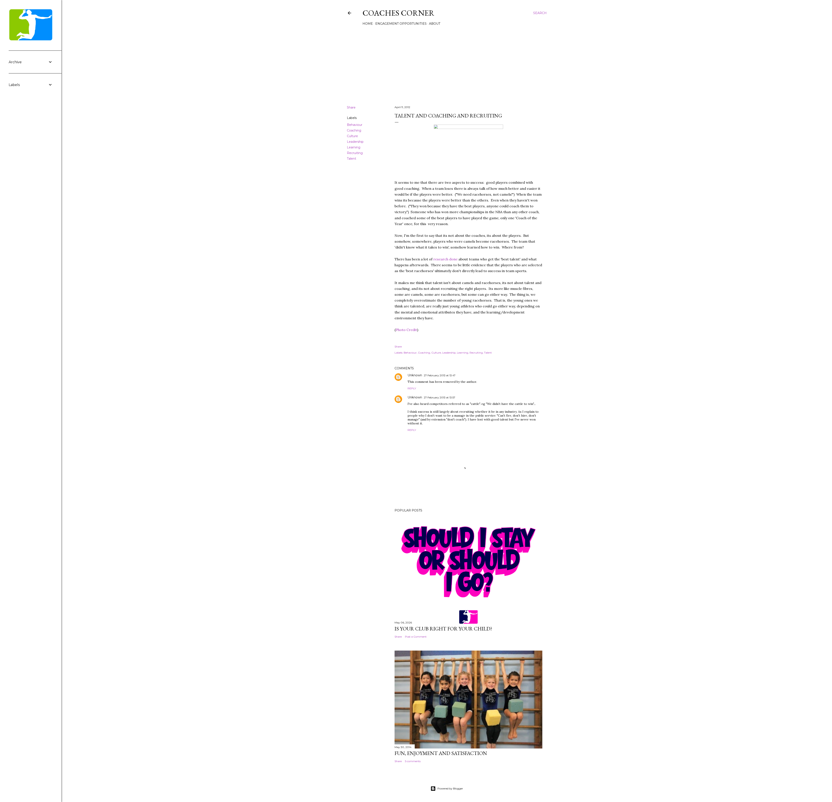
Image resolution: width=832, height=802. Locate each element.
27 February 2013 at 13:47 (439, 375)
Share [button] (351, 107)
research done (445, 259)
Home (367, 24)
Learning (353, 147)
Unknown (415, 375)
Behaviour (354, 125)
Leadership (355, 142)
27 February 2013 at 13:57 (439, 397)
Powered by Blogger (450, 788)
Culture (352, 136)
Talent (351, 159)
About (434, 24)
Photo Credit (406, 330)
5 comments (413, 761)
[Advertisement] (447, 64)
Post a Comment (416, 636)
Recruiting (355, 153)
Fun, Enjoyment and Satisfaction (441, 753)
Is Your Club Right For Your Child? (443, 628)
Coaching (354, 130)
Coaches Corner (398, 13)
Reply (412, 388)
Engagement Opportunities (401, 24)
